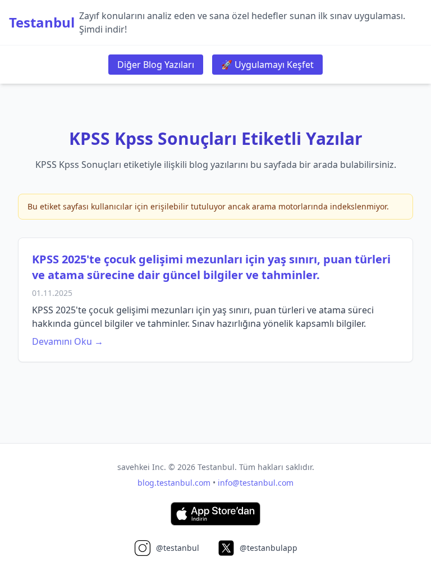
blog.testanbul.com (173, 482)
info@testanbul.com (256, 482)
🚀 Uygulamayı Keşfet (267, 64)
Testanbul (42, 22)
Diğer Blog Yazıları (155, 64)
